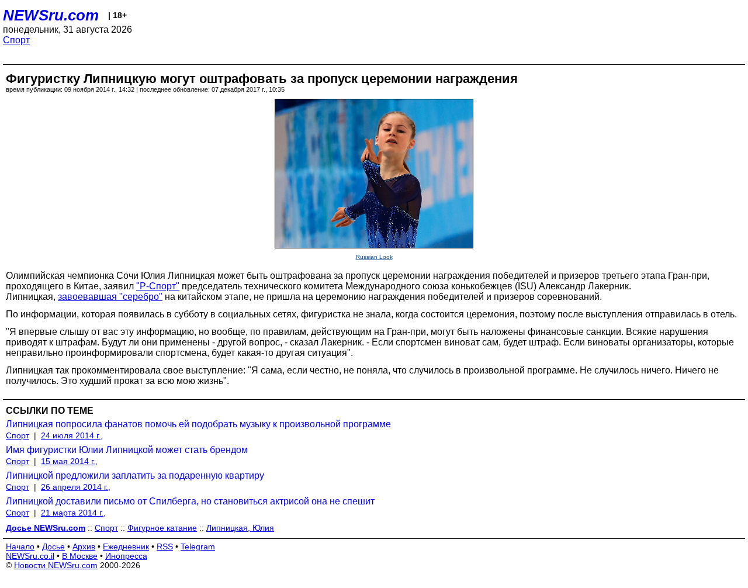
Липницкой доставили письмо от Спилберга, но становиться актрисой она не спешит (190, 501)
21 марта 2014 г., (73, 512)
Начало (20, 546)
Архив (83, 546)
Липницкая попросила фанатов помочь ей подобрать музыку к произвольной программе (198, 424)
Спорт (16, 40)
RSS (165, 546)
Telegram (198, 546)
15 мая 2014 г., (69, 461)
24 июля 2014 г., (72, 435)
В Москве (80, 556)
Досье (53, 546)
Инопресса (126, 556)
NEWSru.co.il (30, 556)
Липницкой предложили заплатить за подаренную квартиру (135, 475)
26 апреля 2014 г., (75, 487)
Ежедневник (126, 546)
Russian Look (374, 257)
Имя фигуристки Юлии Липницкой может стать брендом (127, 450)
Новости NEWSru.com (56, 565)
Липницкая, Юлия (240, 527)
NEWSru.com (51, 15)
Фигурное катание (162, 527)
